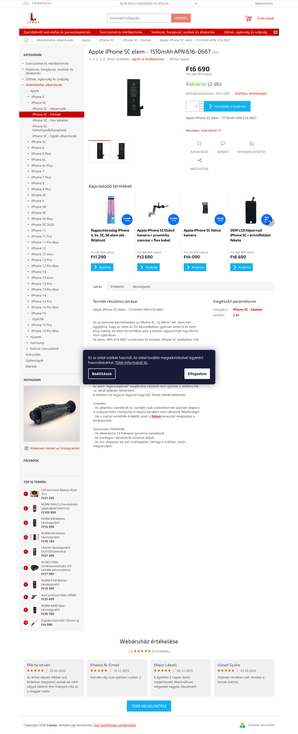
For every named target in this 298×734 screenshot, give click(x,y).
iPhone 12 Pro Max (45, 266)
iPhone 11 (38, 230)
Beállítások (102, 373)
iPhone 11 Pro (41, 236)
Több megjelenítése (149, 706)
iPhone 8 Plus (41, 189)
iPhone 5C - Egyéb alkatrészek (54, 136)
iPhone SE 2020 (42, 224)
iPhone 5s (38, 142)
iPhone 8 (37, 183)
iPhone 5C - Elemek (46, 114)
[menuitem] (57, 32)
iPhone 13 (38, 272)
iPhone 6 (37, 148)
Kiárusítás (33, 354)
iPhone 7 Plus (41, 177)
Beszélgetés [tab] (142, 286)
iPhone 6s (38, 159)
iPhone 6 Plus (41, 153)
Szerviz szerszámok (44, 348)
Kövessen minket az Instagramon (55, 448)
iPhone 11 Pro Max (45, 242)
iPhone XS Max (42, 219)
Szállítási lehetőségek (251, 93)
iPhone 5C (38, 103)
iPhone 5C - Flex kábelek (50, 120)
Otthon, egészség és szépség (47, 79)
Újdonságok (34, 360)
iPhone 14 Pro (41, 301)
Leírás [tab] (97, 286)
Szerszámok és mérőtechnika (47, 63)
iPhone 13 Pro (41, 284)
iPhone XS (38, 213)
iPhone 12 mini (42, 254)
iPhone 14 (38, 295)
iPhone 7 (37, 171)
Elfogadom (197, 373)
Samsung (37, 343)
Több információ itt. (131, 362)
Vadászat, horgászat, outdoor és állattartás (49, 71)
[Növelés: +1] (201, 103)
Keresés (181, 18)
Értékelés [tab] (117, 286)
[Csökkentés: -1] (201, 108)
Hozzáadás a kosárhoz (230, 106)
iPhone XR (38, 207)
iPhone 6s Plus (42, 165)
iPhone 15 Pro (41, 325)
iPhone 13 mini (42, 278)
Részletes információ (201, 130)
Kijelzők (38, 319)
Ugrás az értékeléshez (148, 59)
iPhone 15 (38, 313)
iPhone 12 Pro (41, 260)
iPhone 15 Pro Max (45, 331)
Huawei (35, 337)
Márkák (31, 366)
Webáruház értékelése (149, 641)
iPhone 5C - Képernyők (49, 108)
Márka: (179, 59)
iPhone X (37, 201)
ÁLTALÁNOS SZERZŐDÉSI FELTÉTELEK (144, 4)
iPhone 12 (38, 248)
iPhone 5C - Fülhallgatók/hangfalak (49, 128)
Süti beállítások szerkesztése (115, 725)
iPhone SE (38, 195)
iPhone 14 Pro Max (45, 307)
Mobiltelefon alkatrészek (44, 85)
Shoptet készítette (261, 725)
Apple (34, 91)
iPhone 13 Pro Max (45, 289)
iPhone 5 (37, 97)
